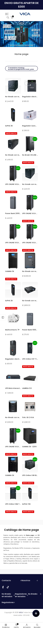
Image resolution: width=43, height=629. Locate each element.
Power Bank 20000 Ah (13, 213)
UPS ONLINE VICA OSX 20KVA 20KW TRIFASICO (13, 242)
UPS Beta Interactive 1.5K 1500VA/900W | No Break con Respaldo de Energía (13, 388)
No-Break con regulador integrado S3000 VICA (13, 417)
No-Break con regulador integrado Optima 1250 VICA (13, 96)
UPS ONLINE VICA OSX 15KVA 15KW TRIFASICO (30, 242)
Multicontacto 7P (12, 330)
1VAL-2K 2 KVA (28, 417)
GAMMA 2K (9, 475)
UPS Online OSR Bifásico (30, 475)
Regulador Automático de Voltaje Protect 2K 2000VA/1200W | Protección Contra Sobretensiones (30, 126)
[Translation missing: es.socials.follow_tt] (8, 587)
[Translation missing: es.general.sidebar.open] (3, 317)
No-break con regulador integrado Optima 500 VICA (30, 184)
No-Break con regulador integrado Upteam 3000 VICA (30, 271)
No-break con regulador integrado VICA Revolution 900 (30, 300)
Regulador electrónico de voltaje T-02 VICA (13, 359)
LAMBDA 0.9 (27, 388)
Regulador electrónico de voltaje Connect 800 (30, 96)
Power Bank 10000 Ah (30, 330)
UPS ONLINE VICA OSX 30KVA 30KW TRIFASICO (13, 446)
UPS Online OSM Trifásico (13, 504)
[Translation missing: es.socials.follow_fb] (3, 587)
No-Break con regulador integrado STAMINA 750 (13, 155)
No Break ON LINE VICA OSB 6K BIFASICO (30, 155)
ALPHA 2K (9, 300)
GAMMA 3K (9, 271)
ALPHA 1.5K (26, 504)
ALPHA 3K (9, 126)
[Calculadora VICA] (36, 613)
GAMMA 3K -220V (29, 446)
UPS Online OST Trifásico (30, 359)
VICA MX (26, 615)
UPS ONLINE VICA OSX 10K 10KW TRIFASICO (13, 184)
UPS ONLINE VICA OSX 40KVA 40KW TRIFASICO (30, 213)
